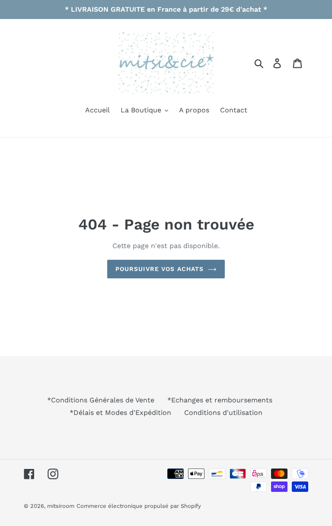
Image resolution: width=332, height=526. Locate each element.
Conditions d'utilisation (223, 412)
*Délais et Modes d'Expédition (120, 412)
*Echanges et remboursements (219, 400)
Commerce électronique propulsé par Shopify (139, 506)
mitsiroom (60, 506)
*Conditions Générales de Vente (100, 400)
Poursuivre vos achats (159, 268)
